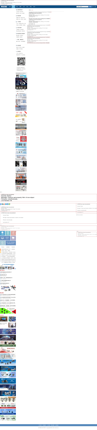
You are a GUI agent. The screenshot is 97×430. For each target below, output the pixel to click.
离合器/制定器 (18, 31)
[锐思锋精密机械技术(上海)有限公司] (21, 172)
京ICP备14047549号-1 (42, 427)
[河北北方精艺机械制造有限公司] (8, 364)
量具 (17, 41)
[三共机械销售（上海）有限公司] (8, 290)
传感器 (23, 47)
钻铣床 (23, 13)
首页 (10, 6)
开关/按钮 (21, 48)
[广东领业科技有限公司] (21, 153)
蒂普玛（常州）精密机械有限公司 (6, 277)
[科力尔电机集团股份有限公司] (8, 383)
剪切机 (22, 19)
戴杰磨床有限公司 (4, 274)
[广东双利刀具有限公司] (21, 147)
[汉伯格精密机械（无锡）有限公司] (8, 352)
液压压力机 (23, 17)
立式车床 (17, 11)
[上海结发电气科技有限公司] (8, 313)
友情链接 (56, 425)
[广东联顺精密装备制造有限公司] (8, 377)
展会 (31, 6)
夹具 (25, 23)
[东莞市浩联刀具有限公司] (21, 116)
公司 (24, 6)
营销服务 (44, 425)
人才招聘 (48, 425)
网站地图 (52, 425)
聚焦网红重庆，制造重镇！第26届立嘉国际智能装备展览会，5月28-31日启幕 (14, 305)
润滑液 (24, 25)
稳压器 (17, 47)
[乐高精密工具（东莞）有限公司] (21, 141)
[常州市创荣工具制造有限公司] (21, 110)
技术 (34, 6)
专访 (27, 6)
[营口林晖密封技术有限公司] (8, 340)
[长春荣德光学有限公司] (8, 420)
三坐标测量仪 (23, 41)
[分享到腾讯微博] (6, 204)
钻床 (21, 13)
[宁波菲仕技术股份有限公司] (8, 389)
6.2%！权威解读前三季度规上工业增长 (8, 262)
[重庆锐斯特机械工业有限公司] (8, 408)
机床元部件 (19, 27)
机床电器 (19, 45)
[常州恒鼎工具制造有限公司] (21, 190)
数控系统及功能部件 (21, 33)
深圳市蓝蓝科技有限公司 (5, 283)
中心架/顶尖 (23, 54)
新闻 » (30, 10)
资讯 (13, 6)
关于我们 (40, 425)
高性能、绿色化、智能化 (5, 250)
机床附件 (19, 51)
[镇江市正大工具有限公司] (21, 129)
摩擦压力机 (18, 19)
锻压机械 (19, 15)
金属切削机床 (19, 9)
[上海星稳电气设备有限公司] (8, 358)
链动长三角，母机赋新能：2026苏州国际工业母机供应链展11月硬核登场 (13, 300)
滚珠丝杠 (23, 31)
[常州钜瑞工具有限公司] (21, 104)
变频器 (17, 48)
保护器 (20, 47)
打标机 (17, 25)
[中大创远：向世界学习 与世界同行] (12, 327)
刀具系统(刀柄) (21, 23)
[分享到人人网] (7, 204)
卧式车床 (21, 11)
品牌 (20, 6)
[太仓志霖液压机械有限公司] (8, 346)
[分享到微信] (9, 204)
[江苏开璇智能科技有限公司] (8, 371)
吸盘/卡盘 (21, 53)
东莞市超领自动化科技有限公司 (6, 272)
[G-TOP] (21, 166)
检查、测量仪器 (20, 39)
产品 (17, 6)
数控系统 (17, 35)
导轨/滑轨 (22, 29)
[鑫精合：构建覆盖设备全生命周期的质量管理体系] (12, 321)
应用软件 (21, 35)
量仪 (19, 41)
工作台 (17, 53)
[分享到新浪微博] (4, 204)
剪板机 (25, 19)
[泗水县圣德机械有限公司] (21, 98)
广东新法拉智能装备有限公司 (6, 280)
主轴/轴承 (18, 29)
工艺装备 (19, 21)
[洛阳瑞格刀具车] (21, 178)
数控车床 (17, 13)
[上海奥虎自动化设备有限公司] (8, 414)
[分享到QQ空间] (2, 204)
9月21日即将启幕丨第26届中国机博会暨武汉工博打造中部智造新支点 (13, 294)
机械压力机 (18, 17)
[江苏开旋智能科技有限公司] (8, 395)
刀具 (17, 23)
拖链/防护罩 (18, 54)
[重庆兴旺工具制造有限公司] (21, 184)
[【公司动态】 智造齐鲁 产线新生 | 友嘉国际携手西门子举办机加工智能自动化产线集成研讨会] (3, 321)
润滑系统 (20, 25)
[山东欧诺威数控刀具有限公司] (21, 135)
